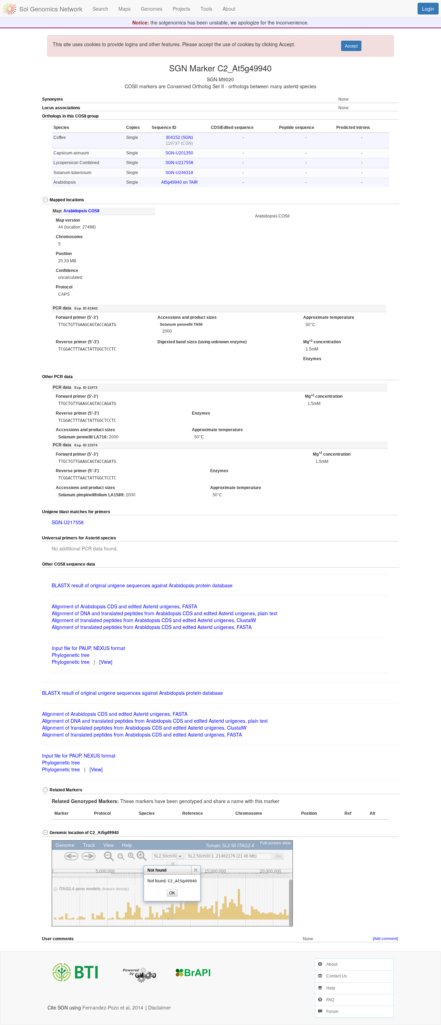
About (329, 964)
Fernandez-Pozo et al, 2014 (112, 1007)
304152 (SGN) (179, 137)
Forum (330, 1011)
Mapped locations (67, 199)
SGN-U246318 (179, 172)
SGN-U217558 (179, 162)
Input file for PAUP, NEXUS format (88, 648)
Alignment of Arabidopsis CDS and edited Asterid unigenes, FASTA (124, 606)
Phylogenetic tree (71, 654)
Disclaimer (159, 1007)
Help (328, 988)
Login (428, 8)
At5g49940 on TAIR (179, 182)
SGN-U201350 (179, 153)
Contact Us (334, 976)
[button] (381, 116)
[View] (105, 661)
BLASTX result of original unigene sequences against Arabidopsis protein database (142, 585)
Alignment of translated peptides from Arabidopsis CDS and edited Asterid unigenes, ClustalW (154, 620)
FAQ (328, 999)
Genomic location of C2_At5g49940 (84, 832)
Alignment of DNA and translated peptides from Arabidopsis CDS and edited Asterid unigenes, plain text (164, 613)
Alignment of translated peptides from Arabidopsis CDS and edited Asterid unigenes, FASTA (152, 626)
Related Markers (66, 790)
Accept (351, 46)
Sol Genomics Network (50, 8)
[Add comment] (385, 938)
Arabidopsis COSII (81, 211)
